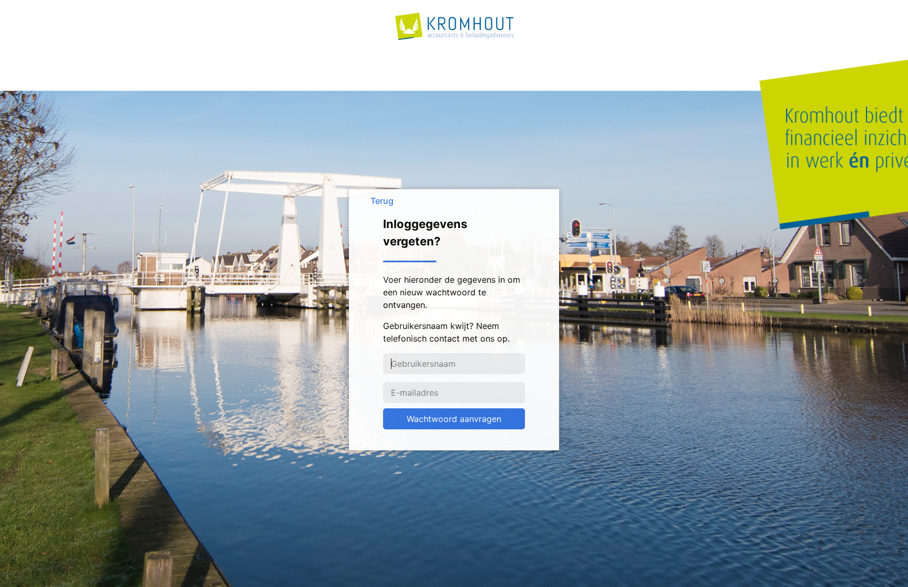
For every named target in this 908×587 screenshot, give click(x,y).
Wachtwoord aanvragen (454, 419)
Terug (382, 200)
